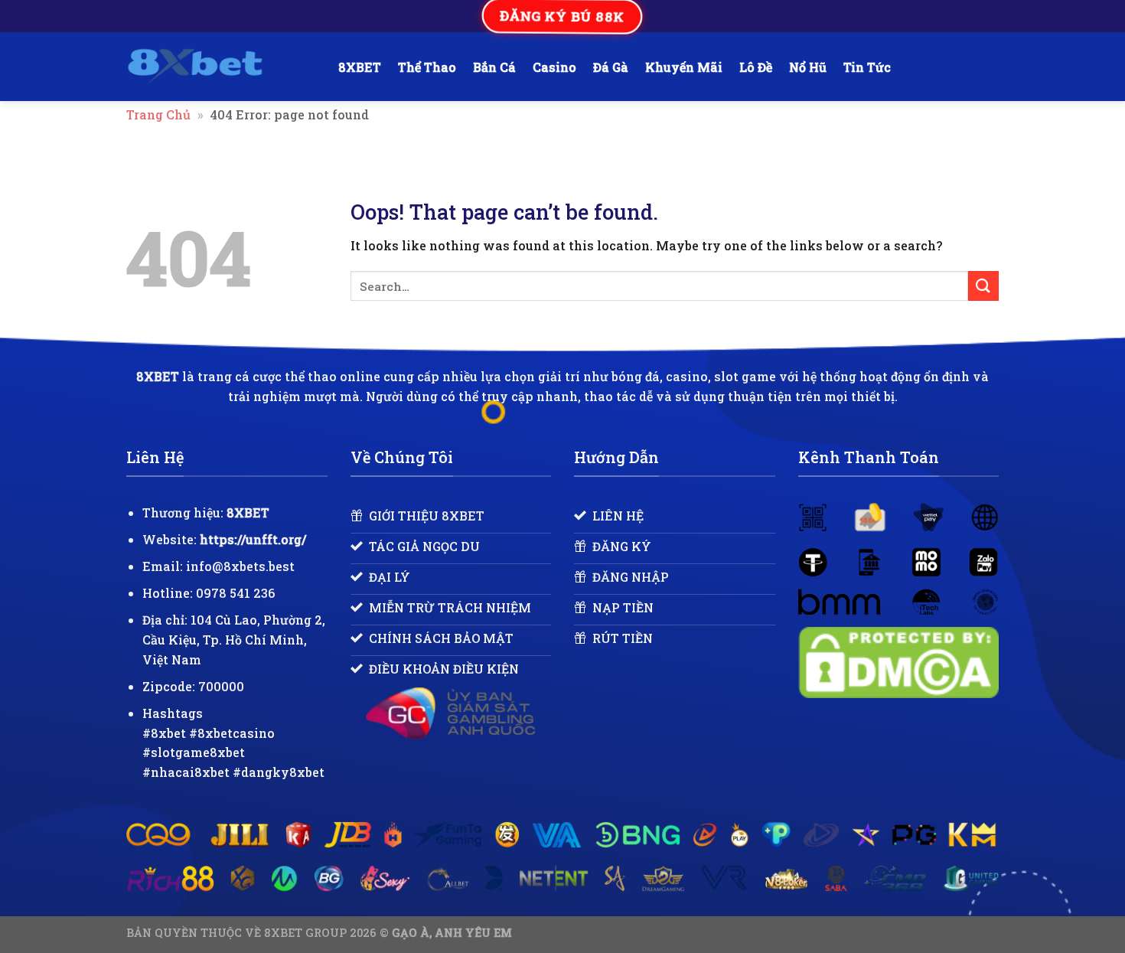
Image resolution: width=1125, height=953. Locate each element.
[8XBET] (220, 66)
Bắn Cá (494, 67)
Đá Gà (610, 67)
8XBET (359, 67)
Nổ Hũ (808, 67)
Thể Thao (427, 67)
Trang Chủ (158, 114)
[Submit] (983, 286)
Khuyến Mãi (683, 67)
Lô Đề (755, 67)
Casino (554, 67)
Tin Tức (867, 67)
